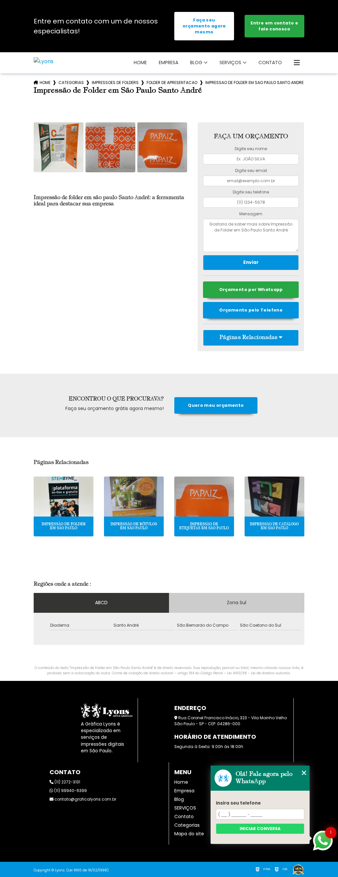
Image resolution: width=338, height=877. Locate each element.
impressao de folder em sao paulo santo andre (254, 82)
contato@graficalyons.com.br (84, 799)
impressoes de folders (115, 82)
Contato (270, 62)
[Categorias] (296, 63)
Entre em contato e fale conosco (274, 26)
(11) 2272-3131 (66, 782)
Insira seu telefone (238, 803)
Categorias (71, 82)
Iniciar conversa (260, 828)
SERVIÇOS (230, 62)
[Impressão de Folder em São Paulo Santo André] (59, 147)
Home (140, 62)
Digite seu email (251, 170)
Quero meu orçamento (216, 405)
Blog (196, 62)
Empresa (168, 62)
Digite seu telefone (251, 192)
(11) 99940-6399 (70, 790)
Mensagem (250, 214)
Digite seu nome (251, 148)
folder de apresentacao (172, 82)
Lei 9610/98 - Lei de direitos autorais (258, 673)
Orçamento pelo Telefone (251, 310)
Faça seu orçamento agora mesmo (204, 26)
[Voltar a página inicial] (43, 61)
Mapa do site (189, 834)
